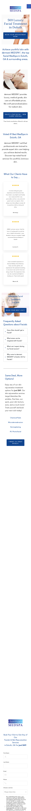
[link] (29, 6)
